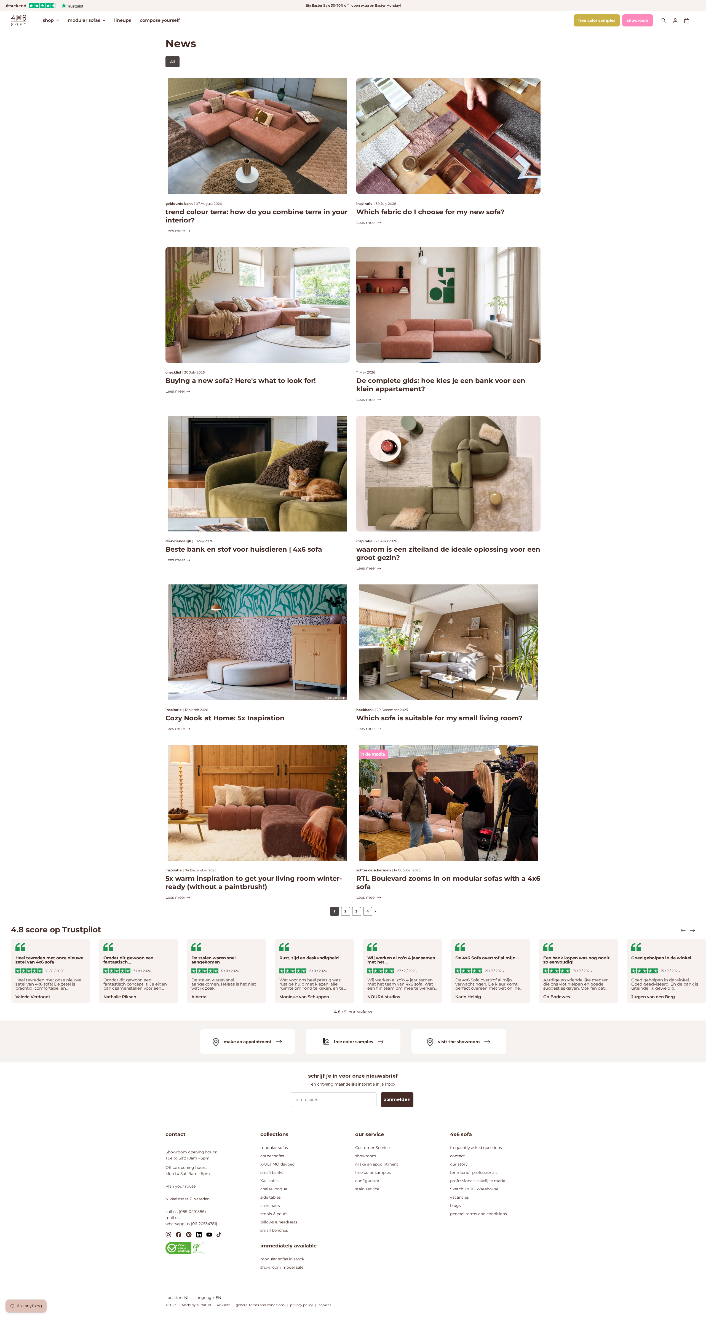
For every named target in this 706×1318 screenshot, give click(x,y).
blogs (455, 1205)
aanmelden (397, 1099)
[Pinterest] (189, 1234)
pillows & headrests (278, 1222)
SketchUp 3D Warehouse (474, 1189)
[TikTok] (218, 1234)
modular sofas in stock (282, 1259)
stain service (367, 1189)
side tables (270, 1197)
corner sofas (272, 1155)
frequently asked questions (476, 1147)
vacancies (459, 1197)
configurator (367, 1180)
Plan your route (180, 1186)
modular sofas (84, 20)
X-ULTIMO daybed (277, 1164)
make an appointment (376, 1164)
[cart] (689, 20)
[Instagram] (168, 1234)
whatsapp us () (191, 1223)
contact (457, 1155)
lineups (122, 20)
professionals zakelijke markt (478, 1180)
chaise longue (273, 1189)
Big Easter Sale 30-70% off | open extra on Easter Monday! (353, 5)
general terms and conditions (478, 1213)
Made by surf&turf (196, 1305)
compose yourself (160, 20)
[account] (678, 20)
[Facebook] (178, 1234)
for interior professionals (474, 1172)
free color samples (596, 20)
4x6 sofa (223, 1305)
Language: (205, 1297)
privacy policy (301, 1305)
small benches (274, 1230)
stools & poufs (273, 1213)
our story (459, 1164)
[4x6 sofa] (18, 20)
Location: (174, 1297)
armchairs (270, 1205)
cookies (325, 1305)
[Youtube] (209, 1234)
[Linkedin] (199, 1234)
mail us (172, 1217)
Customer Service (372, 1147)
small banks (271, 1172)
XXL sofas (269, 1180)
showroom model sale (281, 1267)
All (172, 62)
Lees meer (175, 230)
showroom (637, 20)
